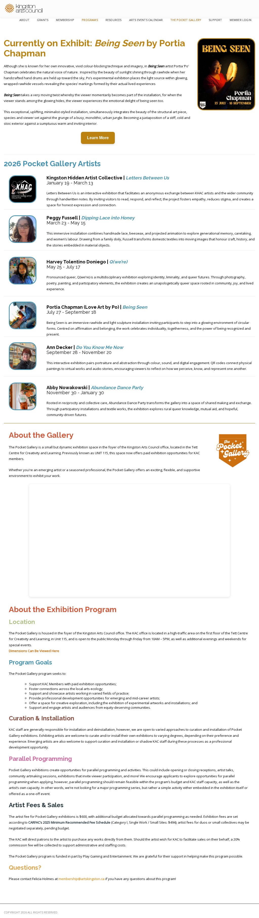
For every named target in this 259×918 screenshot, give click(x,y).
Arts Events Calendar (146, 20)
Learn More (98, 138)
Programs (90, 20)
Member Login (240, 20)
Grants (42, 20)
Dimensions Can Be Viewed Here (34, 651)
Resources (113, 20)
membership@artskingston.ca (81, 879)
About (24, 20)
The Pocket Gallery (185, 20)
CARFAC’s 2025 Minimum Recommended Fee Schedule (69, 822)
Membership (65, 20)
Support (215, 20)
